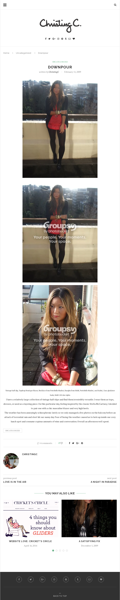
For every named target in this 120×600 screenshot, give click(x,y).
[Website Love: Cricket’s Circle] (30, 518)
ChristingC (54, 71)
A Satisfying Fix (89, 541)
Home (6, 53)
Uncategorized (23, 53)
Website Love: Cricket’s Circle (30, 541)
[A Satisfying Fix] (90, 518)
